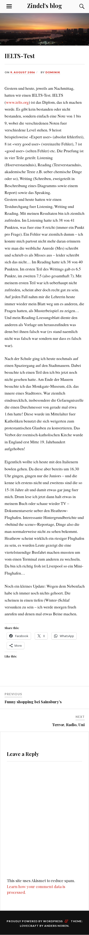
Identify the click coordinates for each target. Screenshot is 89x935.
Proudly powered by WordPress (35, 921)
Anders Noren (56, 925)
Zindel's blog (44, 5)
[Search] (77, 6)
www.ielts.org (17, 102)
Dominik (52, 72)
